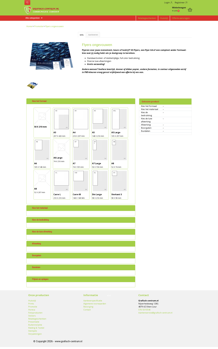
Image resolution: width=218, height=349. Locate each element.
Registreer (180, 2)
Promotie (39, 26)
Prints (31, 303)
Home (29, 26)
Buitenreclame (35, 324)
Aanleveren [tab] (93, 35)
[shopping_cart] (190, 10)
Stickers (32, 315)
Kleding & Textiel (36, 327)
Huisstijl (164, 18)
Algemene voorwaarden (94, 303)
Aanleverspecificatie (92, 300)
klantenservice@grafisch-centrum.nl (155, 312)
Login (167, 2)
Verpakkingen (35, 333)
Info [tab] (82, 35)
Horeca (31, 309)
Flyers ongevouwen (54, 26)
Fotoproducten (35, 312)
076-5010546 (144, 309)
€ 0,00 (175, 10)
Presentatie (33, 321)
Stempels (32, 330)
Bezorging (88, 306)
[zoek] (27, 2)
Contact (87, 309)
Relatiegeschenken (147, 18)
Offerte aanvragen (181, 18)
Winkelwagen (179, 7)
